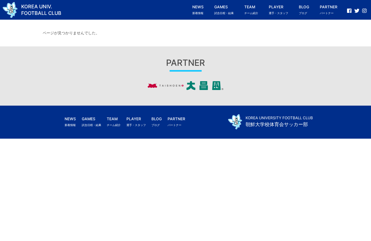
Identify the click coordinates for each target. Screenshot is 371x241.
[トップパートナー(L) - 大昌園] (185, 88)
